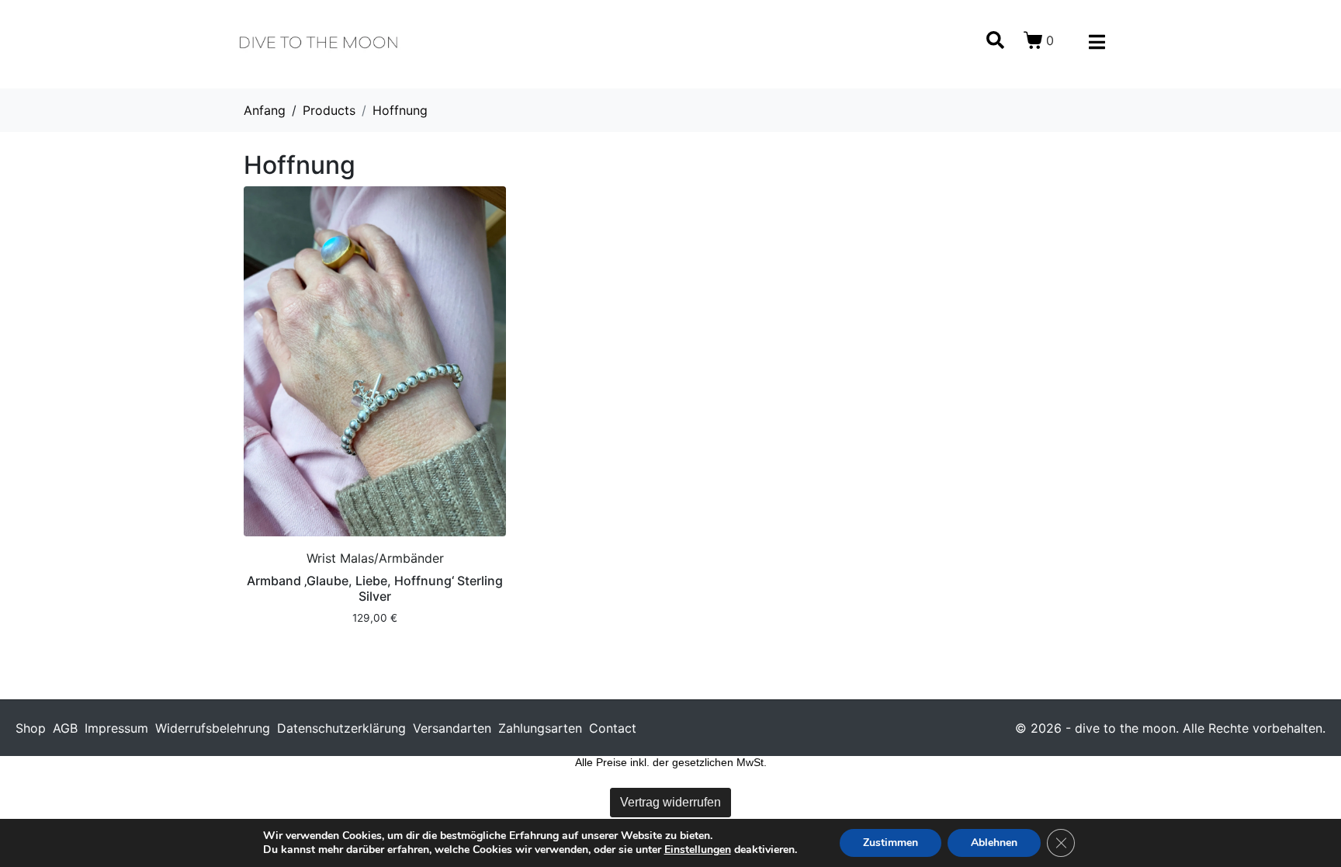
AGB (65, 728)
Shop (31, 728)
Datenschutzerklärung (341, 728)
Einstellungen (697, 850)
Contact (612, 728)
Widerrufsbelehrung (212, 728)
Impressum (116, 728)
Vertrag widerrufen (670, 802)
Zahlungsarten (540, 728)
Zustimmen (890, 842)
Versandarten (452, 728)
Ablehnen (994, 842)
